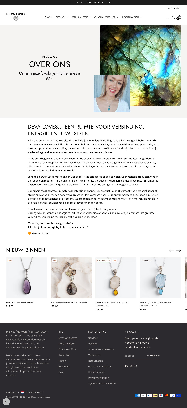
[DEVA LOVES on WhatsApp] (136, 367)
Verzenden (94, 355)
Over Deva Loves (68, 338)
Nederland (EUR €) (33, 392)
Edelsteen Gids (67, 349)
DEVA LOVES (28, 397)
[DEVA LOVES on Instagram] (131, 367)
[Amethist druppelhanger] (26, 277)
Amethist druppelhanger (19, 302)
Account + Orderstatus (101, 349)
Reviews (93, 343)
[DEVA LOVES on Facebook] (126, 367)
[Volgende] (118, 2)
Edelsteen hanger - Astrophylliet (69, 302)
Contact (93, 338)
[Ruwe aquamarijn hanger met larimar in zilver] (160, 277)
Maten (62, 360)
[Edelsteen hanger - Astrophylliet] (71, 277)
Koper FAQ (64, 355)
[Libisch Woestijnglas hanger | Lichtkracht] (115, 277)
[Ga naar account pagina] (173, 17)
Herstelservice (96, 372)
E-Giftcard (64, 366)
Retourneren (95, 360)
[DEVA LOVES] (16, 17)
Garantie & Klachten (100, 366)
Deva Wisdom (67, 343)
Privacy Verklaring (98, 377)
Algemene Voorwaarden (102, 383)
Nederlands (173, 8)
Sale (61, 372)
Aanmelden (153, 356)
